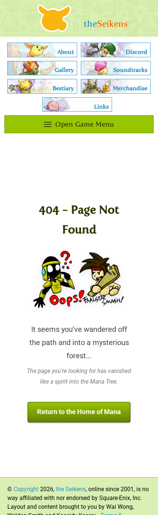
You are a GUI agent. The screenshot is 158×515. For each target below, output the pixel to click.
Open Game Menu (84, 124)
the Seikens (71, 489)
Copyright (26, 489)
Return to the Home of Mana (79, 412)
